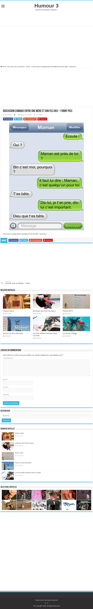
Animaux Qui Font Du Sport (44, 311)
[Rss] (45, 603)
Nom (5, 379)
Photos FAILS (8, 311)
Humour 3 (46, 6)
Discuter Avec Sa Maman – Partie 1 (17, 283)
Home (4, 67)
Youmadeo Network (51, 600)
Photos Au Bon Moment (13, 333)
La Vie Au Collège (70, 333)
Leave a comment (26, 115)
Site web (6, 394)
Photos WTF (68, 311)
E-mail (5, 387)
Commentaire (8, 358)
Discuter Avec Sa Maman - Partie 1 (19, 67)
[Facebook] (47, 603)
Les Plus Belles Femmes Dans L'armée (28, 473)
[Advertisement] (46, 18)
